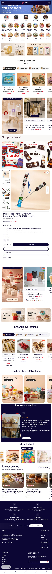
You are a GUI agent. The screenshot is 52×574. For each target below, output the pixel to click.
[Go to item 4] (28, 11)
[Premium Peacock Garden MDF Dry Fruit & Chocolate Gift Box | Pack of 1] (8, 79)
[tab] (9, 68)
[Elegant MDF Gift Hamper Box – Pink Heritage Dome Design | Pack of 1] (23, 79)
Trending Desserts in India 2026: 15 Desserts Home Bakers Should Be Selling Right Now (12, 491)
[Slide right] (47, 193)
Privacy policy (23, 568)
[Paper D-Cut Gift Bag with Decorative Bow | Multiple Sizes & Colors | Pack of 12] (34, 277)
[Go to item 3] (26, 11)
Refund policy (16, 568)
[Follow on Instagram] (5, 542)
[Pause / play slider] (51, 452)
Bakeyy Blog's (7, 485)
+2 (42, 300)
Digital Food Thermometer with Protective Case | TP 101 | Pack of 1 (18, 215)
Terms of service (30, 568)
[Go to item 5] (30, 11)
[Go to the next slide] (46, 456)
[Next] (47, 480)
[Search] (43, 3)
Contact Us (4, 561)
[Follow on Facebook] (2, 542)
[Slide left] (47, 187)
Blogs (3, 563)
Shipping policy (38, 568)
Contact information (46, 568)
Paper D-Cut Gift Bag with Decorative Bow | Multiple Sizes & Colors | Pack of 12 (34, 294)
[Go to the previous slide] (4, 456)
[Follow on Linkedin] (11, 542)
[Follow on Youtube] (8, 542)
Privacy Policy (44, 539)
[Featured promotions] (39, 315)
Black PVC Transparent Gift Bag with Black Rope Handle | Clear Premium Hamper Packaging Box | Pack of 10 (34, 127)
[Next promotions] (50, 49)
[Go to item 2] (23, 11)
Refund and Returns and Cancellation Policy (45, 542)
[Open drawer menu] (3, 2)
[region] (26, 32)
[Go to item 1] (21, 11)
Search (3, 557)
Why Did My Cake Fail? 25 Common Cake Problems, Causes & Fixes (34, 491)
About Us (4, 559)
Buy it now (26, 249)
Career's (4, 555)
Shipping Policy (44, 533)
